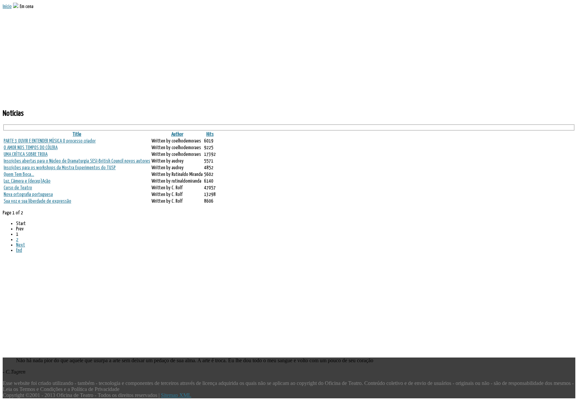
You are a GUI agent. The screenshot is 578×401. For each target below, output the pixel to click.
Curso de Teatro (18, 187)
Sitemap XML (176, 395)
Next (20, 244)
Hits (210, 134)
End (19, 250)
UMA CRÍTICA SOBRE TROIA (25, 154)
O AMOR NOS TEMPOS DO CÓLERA (31, 147)
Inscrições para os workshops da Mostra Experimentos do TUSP (60, 167)
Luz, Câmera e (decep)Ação (27, 181)
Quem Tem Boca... (19, 174)
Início (7, 6)
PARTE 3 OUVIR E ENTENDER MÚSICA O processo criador (50, 140)
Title (77, 134)
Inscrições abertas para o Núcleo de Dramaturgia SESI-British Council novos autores (77, 161)
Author (177, 134)
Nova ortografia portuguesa (28, 194)
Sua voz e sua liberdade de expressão (37, 201)
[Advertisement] (203, 56)
